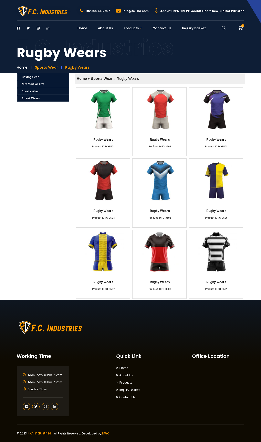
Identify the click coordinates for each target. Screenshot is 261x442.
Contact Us (162, 28)
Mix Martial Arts (33, 84)
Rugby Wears (103, 139)
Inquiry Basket (194, 28)
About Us (105, 28)
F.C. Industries (40, 433)
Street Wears (31, 98)
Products (131, 28)
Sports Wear (30, 91)
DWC (105, 433)
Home (82, 28)
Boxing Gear (30, 77)
